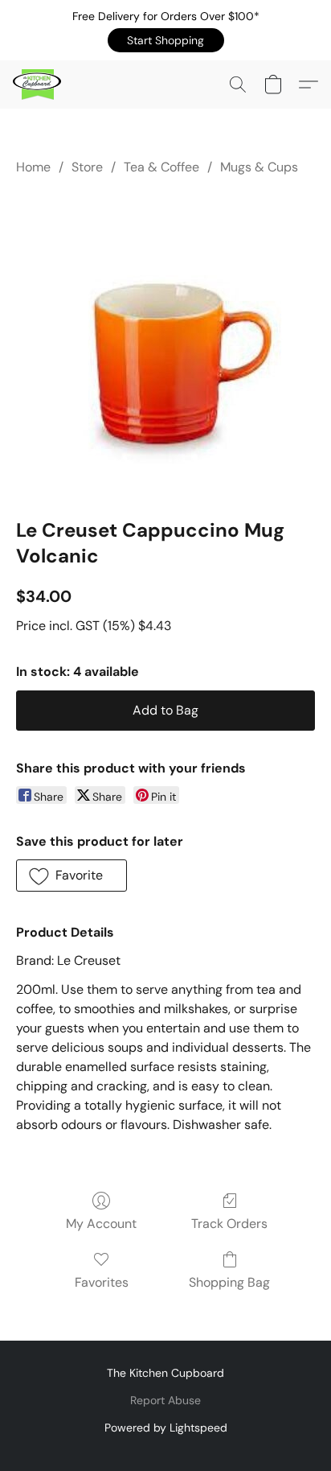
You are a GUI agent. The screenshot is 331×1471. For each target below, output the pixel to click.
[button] (166, 40)
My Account (101, 1223)
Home (33, 167)
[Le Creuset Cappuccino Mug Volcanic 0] (166, 344)
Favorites (102, 1282)
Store (87, 167)
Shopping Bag (229, 1282)
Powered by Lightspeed (165, 1427)
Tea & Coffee (161, 167)
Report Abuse (165, 1400)
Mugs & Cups (259, 167)
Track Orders (229, 1223)
